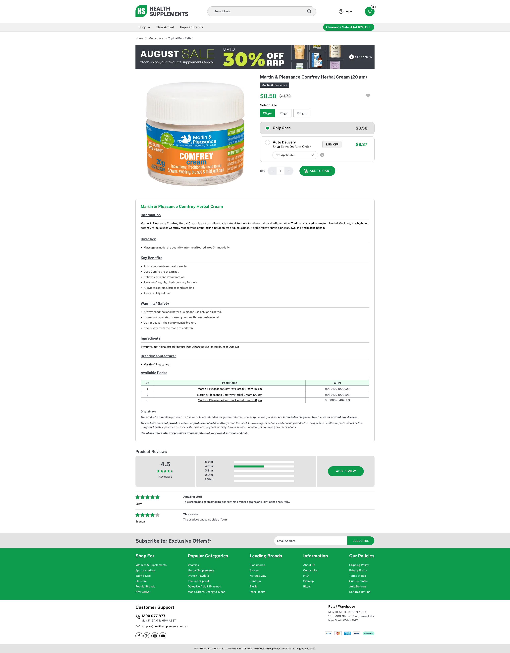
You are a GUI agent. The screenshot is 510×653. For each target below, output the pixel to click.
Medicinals (156, 38)
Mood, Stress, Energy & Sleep (206, 591)
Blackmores (257, 565)
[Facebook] (138, 635)
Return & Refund (359, 591)
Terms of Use (357, 575)
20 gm (267, 113)
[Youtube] (162, 635)
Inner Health (257, 591)
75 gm (284, 113)
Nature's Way (258, 575)
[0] (369, 11)
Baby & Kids (143, 575)
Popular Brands (191, 27)
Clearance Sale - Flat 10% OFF (348, 27)
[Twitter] (146, 635)
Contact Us (310, 570)
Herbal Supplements (201, 570)
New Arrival (165, 27)
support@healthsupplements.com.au (164, 626)
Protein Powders (198, 575)
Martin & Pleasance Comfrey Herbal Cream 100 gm (229, 394)
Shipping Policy (359, 565)
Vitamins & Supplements (151, 565)
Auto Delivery (291, 144)
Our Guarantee (358, 581)
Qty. (263, 171)
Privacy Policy (358, 570)
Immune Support (198, 581)
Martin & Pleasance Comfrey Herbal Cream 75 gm (230, 388)
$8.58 (361, 128)
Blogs (307, 586)
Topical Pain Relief (180, 38)
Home (139, 38)
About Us (309, 565)
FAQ (306, 575)
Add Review (346, 471)
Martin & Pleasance (274, 85)
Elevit (253, 586)
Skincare (141, 581)
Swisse (254, 570)
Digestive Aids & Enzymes (204, 586)
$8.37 (361, 144)
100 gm (301, 113)
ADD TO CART (320, 171)
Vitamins (193, 565)
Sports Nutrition (145, 570)
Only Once (281, 128)
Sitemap (308, 581)
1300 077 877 (153, 616)
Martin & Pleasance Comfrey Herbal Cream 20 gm (230, 400)
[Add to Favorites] (368, 95)
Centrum (255, 581)
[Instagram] (154, 635)
